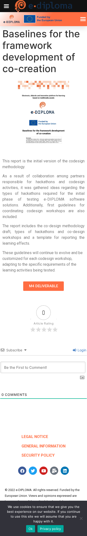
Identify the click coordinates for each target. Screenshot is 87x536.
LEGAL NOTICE (35, 436)
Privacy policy (50, 529)
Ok (31, 529)
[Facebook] (22, 471)
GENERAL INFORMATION (43, 446)
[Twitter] (33, 471)
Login (81, 350)
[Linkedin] (65, 471)
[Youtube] (43, 471)
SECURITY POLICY (38, 455)
